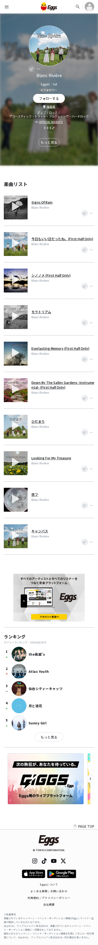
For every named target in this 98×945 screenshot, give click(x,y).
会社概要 (49, 904)
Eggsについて (49, 884)
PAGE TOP (86, 826)
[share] (31, 69)
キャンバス (39, 531)
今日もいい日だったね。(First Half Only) (62, 238)
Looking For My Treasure (51, 458)
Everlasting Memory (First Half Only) (60, 348)
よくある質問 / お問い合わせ (49, 891)
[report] (38, 69)
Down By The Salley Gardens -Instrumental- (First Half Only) (62, 385)
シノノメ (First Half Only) (51, 275)
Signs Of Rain (42, 202)
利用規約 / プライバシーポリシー (49, 898)
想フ (34, 494)
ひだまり (38, 421)
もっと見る (49, 142)
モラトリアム (41, 311)
